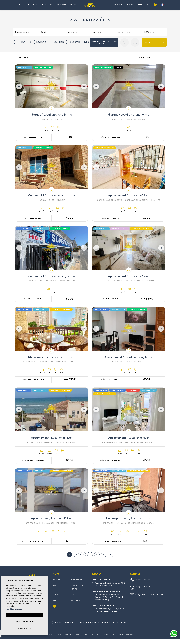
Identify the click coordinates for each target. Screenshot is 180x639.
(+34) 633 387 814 (143, 579)
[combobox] (26, 32)
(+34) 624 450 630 (143, 587)
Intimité (83, 634)
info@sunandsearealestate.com (149, 594)
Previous (18, 86)
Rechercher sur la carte (102, 42)
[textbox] (27, 32)
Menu (147, 5)
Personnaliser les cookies (24, 621)
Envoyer (130, 5)
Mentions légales (72, 634)
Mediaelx (129, 634)
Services (57, 595)
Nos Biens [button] (47, 5)
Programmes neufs (66, 5)
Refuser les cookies (24, 628)
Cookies (91, 634)
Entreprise (33, 5)
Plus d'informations (14, 609)
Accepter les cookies (24, 615)
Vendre (118, 5)
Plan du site (102, 634)
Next (84, 86)
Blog (55, 600)
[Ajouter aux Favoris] (51, 108)
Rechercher (152, 42)
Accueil (20, 5)
